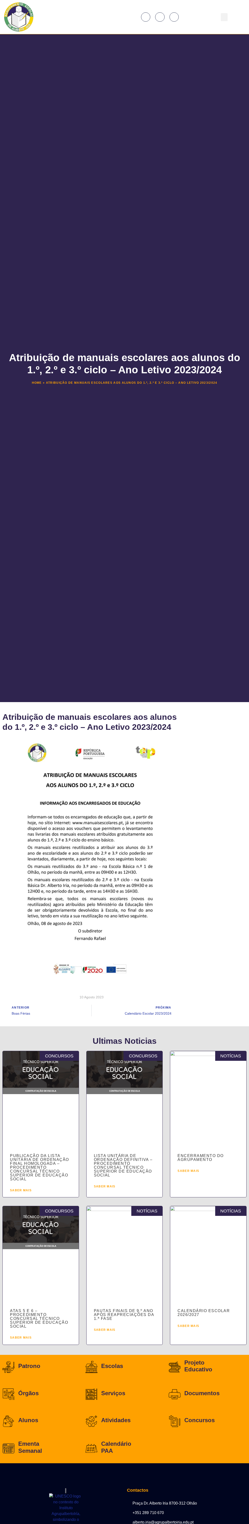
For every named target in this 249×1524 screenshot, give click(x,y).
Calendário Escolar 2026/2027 (204, 1313)
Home (37, 382)
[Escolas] (91, 1367)
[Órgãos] (8, 1394)
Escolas (112, 1366)
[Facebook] (145, 17)
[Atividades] (91, 1421)
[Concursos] (175, 1421)
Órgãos (28, 1393)
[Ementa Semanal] (8, 1448)
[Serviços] (91, 1394)
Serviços (113, 1393)
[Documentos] (175, 1394)
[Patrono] (8, 1367)
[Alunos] (8, 1421)
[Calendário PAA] (91, 1448)
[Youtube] (174, 17)
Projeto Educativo (198, 1366)
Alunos (28, 1420)
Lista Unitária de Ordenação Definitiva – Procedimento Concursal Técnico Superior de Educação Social (123, 1165)
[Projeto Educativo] (175, 1367)
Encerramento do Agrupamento (201, 1158)
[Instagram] (159, 17)
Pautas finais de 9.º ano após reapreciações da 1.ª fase (124, 1315)
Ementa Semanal (30, 1447)
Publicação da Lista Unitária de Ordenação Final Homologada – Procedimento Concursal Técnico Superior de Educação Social (39, 1167)
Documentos (202, 1393)
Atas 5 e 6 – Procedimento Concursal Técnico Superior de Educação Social (39, 1318)
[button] (224, 17)
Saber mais (21, 1190)
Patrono (29, 1366)
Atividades (116, 1420)
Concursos (199, 1420)
